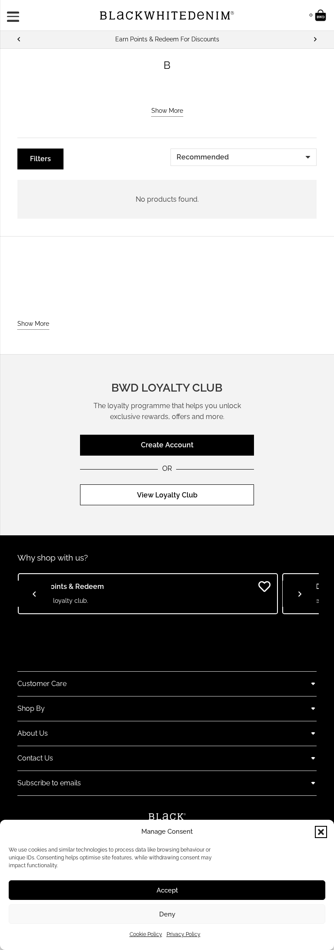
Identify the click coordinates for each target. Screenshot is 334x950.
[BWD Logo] (167, 15)
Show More (167, 110)
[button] (321, 832)
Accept (167, 890)
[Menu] (16, 15)
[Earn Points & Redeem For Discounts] (167, 39)
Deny (167, 914)
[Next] (315, 39)
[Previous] (19, 39)
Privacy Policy (183, 934)
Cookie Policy (146, 934)
